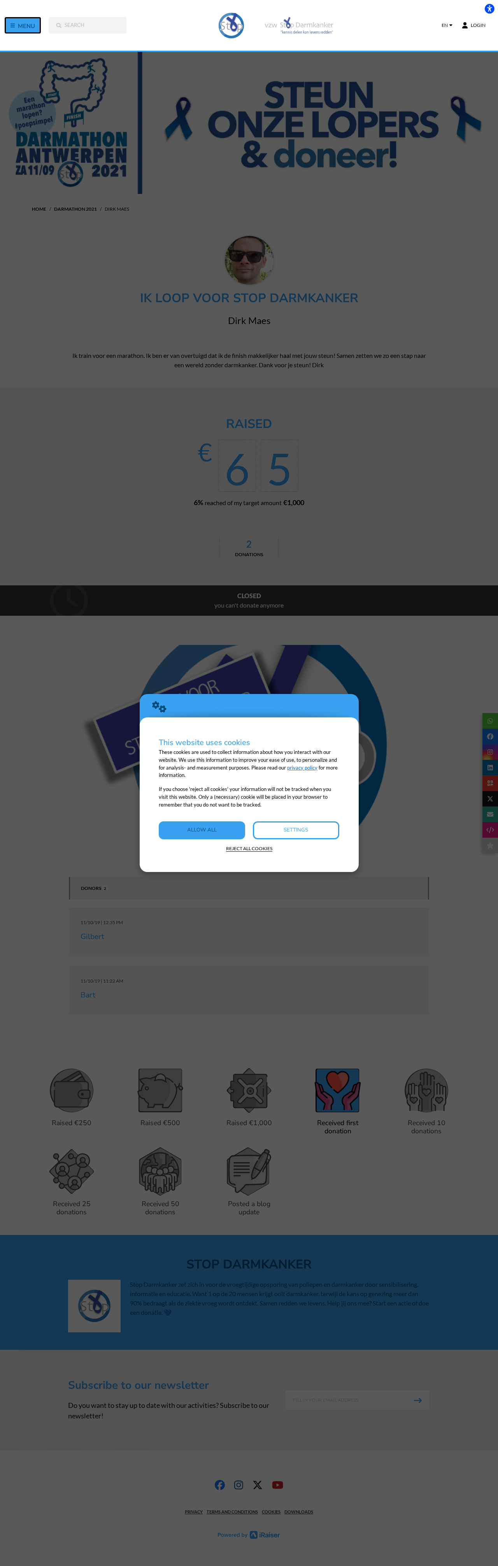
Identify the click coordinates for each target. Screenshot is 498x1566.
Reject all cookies (249, 848)
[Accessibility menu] (489, 8)
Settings (296, 829)
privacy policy (302, 768)
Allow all (202, 829)
